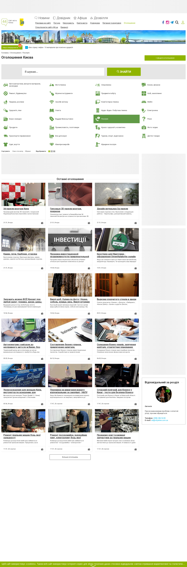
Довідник (63, 18)
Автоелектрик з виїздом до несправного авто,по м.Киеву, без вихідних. (21, 347)
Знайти (125, 71)
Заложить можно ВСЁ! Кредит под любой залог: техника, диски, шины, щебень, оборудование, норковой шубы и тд (22, 303)
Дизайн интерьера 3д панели (112, 208)
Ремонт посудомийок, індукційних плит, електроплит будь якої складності (68, 438)
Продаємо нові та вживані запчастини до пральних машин (114, 436)
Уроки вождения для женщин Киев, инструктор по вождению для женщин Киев (22, 392)
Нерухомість (68, 23)
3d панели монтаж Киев (16, 208)
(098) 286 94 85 (159, 418)
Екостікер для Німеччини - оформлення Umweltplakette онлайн (116, 255)
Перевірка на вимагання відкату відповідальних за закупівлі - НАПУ (68, 391)
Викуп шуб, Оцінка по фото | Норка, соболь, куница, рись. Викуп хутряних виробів (70, 302)
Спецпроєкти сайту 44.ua (46, 27)
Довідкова (95, 23)
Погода (57, 23)
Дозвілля (101, 18)
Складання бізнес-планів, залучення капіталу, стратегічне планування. (116, 345)
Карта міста (82, 23)
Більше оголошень (70, 457)
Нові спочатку (17, 151)
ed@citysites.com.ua (159, 420)
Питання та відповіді (112, 23)
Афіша (82, 18)
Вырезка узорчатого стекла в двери (116, 299)
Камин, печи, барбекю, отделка (20, 254)
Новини (44, 18)
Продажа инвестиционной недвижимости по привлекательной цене (69, 257)
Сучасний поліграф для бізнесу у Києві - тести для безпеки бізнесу (115, 391)
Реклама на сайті (43, 23)
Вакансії (64, 27)
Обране (28, 151)
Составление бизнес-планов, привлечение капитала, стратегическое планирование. (67, 347)
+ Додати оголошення (165, 58)
